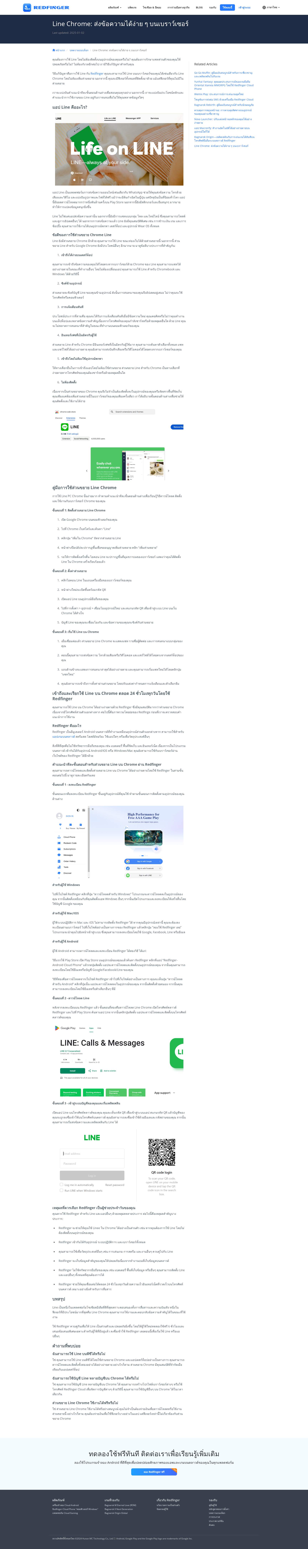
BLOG (199, 7)
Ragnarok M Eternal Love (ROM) (120, 1505)
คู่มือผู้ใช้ (213, 1505)
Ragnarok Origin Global (116, 1513)
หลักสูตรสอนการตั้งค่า (219, 1509)
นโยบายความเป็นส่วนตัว (168, 1505)
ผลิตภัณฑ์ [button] (114, 7)
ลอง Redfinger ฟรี (154, 1472)
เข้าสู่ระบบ (244, 7)
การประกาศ (214, 1516)
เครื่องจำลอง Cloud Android (65, 1505)
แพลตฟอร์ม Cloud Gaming (65, 1513)
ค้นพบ (212, 1525)
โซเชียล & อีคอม (152, 7)
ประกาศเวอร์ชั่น (216, 1521)
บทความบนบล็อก (79, 50)
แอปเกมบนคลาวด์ (63, 737)
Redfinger (97, 73)
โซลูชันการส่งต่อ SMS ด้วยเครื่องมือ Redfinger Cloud (223, 99)
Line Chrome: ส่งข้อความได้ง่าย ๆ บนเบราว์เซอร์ (221, 146)
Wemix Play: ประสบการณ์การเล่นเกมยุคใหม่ (218, 94)
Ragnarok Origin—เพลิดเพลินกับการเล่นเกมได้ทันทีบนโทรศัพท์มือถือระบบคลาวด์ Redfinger (224, 138)
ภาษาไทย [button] (272, 7)
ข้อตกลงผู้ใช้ (162, 1509)
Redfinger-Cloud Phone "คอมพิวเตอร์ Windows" (75, 1509)
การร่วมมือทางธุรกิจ (178, 7)
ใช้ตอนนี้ (227, 7)
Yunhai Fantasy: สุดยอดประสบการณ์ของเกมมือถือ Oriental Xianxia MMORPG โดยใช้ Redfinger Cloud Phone (224, 85)
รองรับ (212, 7)
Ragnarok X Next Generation (119, 1509)
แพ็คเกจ (132, 7)
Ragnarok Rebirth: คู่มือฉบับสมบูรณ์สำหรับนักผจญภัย (224, 105)
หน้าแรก (60, 50)
